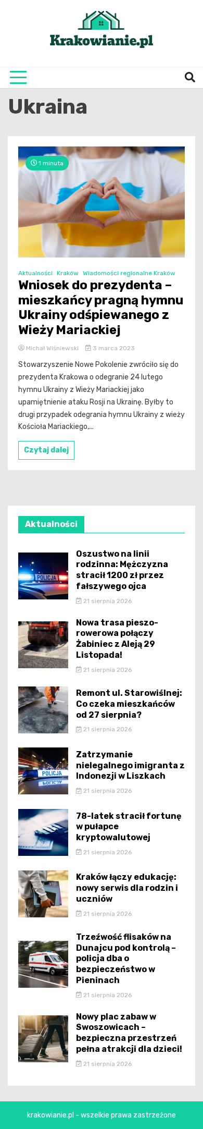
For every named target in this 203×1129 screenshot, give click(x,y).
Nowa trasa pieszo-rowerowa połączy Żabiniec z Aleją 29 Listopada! (117, 639)
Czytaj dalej (46, 450)
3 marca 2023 (113, 348)
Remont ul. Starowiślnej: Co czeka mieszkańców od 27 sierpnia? (129, 704)
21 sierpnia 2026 (107, 601)
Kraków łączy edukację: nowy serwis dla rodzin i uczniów (127, 888)
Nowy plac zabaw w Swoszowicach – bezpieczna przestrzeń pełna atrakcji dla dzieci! (129, 1033)
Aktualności (35, 273)
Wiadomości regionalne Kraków (129, 273)
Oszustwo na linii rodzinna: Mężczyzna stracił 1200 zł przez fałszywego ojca (122, 570)
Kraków (68, 273)
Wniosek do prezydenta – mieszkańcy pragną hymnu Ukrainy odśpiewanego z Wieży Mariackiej (100, 307)
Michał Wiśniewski (52, 348)
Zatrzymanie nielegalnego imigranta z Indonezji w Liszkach (130, 765)
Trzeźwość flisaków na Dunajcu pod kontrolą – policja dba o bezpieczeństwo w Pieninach (126, 958)
